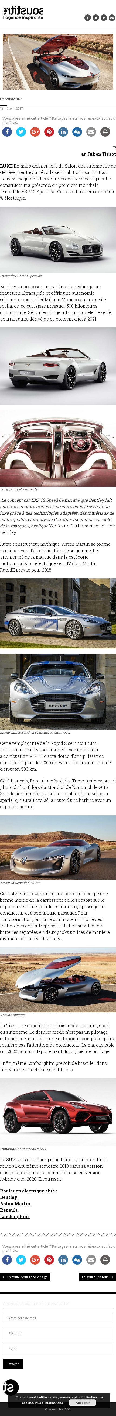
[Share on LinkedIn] (63, 135)
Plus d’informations (49, 1403)
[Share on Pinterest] (49, 135)
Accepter (83, 1402)
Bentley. (9, 1197)
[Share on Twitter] (21, 135)
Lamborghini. (15, 1216)
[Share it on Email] (91, 135)
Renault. (9, 1210)
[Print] (105, 135)
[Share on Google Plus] (35, 135)
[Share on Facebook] (7, 135)
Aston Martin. (15, 1203)
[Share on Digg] (77, 135)
